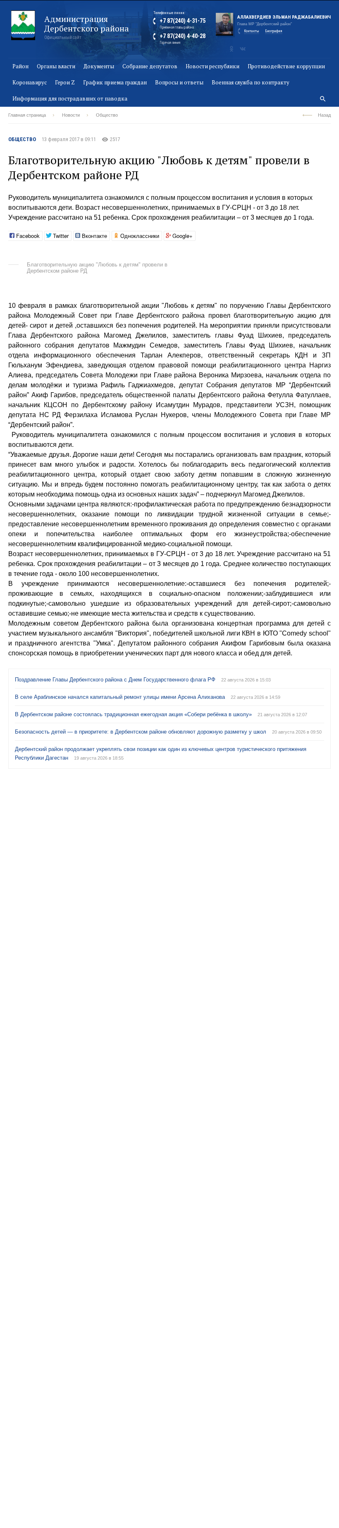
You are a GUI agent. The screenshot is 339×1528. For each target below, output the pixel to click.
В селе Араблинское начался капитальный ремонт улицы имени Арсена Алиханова (121, 697)
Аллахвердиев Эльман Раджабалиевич (284, 17)
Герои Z (65, 82)
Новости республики (212, 66)
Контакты (251, 31)
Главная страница (27, 115)
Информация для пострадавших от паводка (69, 98)
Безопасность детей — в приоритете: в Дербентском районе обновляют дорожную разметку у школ (141, 732)
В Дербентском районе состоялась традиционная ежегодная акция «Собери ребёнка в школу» (134, 714)
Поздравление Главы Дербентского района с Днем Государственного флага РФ (116, 679)
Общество (107, 115)
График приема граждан (115, 82)
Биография (273, 31)
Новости (71, 115)
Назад (324, 115)
